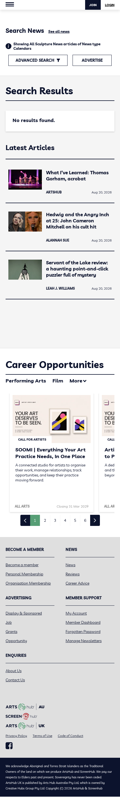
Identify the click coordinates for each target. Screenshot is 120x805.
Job (9, 622)
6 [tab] (85, 520)
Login (109, 5)
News (70, 564)
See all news (58, 31)
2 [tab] (45, 520)
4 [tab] (65, 520)
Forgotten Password (83, 631)
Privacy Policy (16, 736)
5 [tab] (75, 520)
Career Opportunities (55, 365)
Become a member (22, 564)
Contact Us (15, 679)
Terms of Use (42, 736)
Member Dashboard (83, 622)
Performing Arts (26, 380)
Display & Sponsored (24, 613)
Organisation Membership (28, 583)
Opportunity (16, 640)
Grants (11, 631)
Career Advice (77, 583)
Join (93, 5)
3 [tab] (55, 520)
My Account (76, 613)
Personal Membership (24, 574)
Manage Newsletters (84, 640)
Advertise (92, 60)
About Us (13, 670)
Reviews (73, 574)
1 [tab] (35, 520)
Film (57, 380)
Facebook (9, 745)
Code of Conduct (70, 736)
